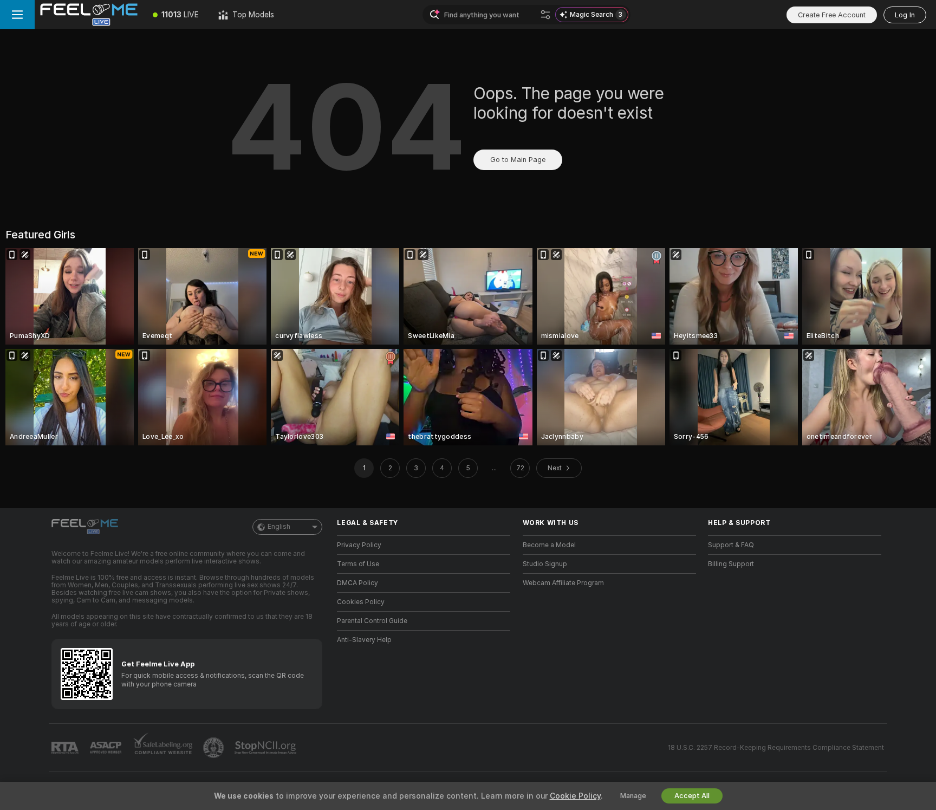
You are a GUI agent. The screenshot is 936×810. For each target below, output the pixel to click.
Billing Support (731, 564)
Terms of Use (358, 564)
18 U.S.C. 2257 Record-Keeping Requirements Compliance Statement (776, 747)
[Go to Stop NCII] (266, 747)
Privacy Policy (359, 545)
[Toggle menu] (17, 14)
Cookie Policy (575, 796)
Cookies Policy (361, 602)
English (279, 526)
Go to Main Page (517, 159)
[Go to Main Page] (89, 14)
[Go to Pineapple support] (214, 747)
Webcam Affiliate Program (563, 583)
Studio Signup (545, 564)
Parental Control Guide (372, 621)
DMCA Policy (357, 583)
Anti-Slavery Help (364, 640)
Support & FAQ (731, 545)
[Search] (545, 14)
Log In (905, 15)
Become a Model (549, 545)
